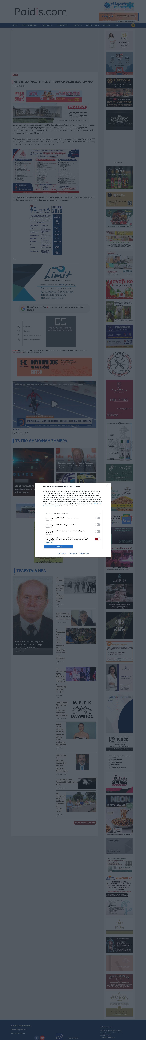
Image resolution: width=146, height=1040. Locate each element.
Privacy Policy (84, 553)
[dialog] (73, 520)
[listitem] (73, 513)
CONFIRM (58, 546)
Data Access (73, 553)
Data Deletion (62, 553)
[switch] (97, 518)
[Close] (107, 486)
